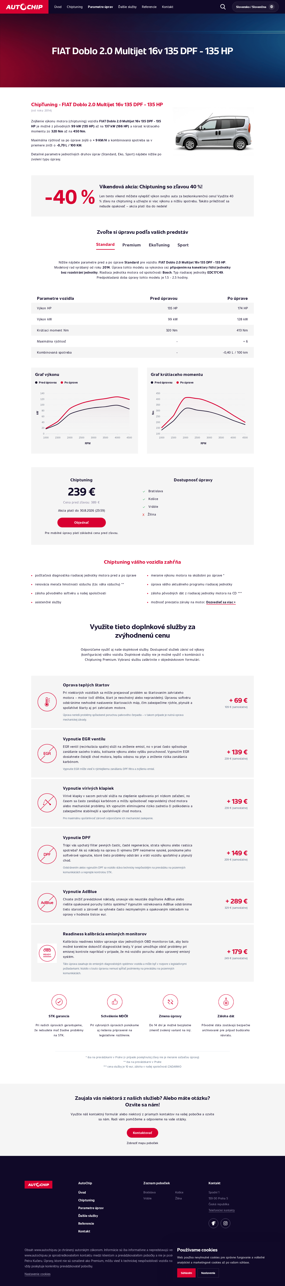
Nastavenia (208, 1273)
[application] (84, 417)
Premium (132, 245)
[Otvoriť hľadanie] (223, 6)
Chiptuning (75, 7)
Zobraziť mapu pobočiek (142, 1143)
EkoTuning (159, 245)
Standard (105, 244)
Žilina (178, 1198)
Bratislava (149, 1192)
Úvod (57, 7)
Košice (179, 1192)
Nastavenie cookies (37, 1274)
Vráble (147, 1198)
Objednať (81, 522)
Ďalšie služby (127, 7)
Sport (183, 245)
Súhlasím (186, 1273)
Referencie (149, 7)
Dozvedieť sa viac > (221, 602)
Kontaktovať (142, 1133)
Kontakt (167, 7)
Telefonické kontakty (222, 1210)
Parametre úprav (100, 7)
